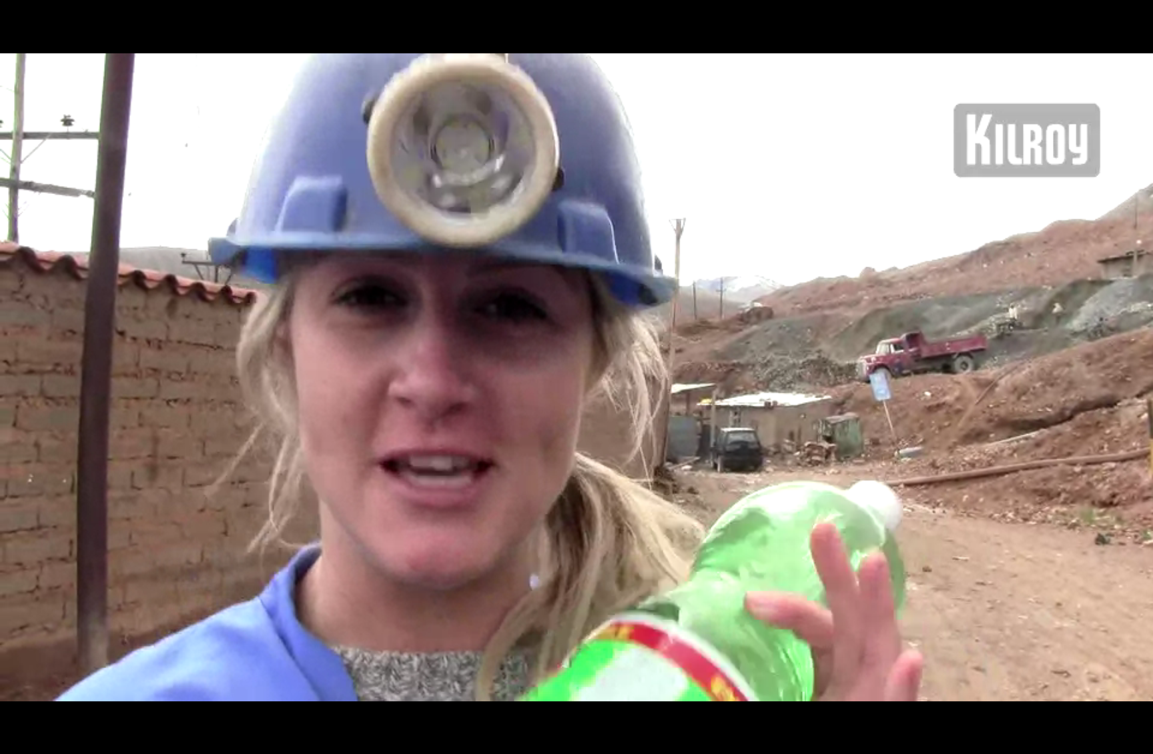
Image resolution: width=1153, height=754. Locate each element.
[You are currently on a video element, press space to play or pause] (576, 377)
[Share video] (1137, 16)
